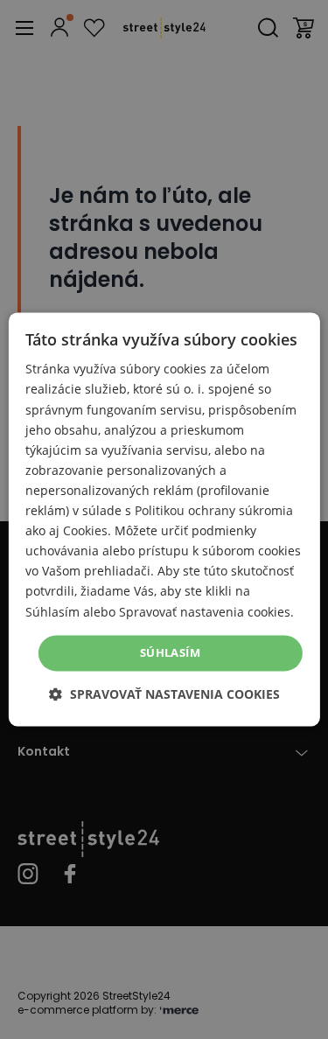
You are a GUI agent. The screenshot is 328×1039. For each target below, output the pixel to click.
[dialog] (163, 519)
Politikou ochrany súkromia (214, 510)
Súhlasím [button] (170, 652)
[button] (164, 695)
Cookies (85, 531)
